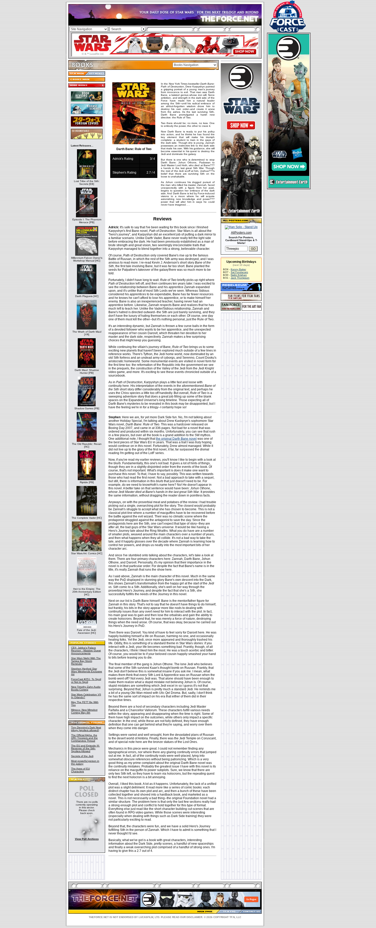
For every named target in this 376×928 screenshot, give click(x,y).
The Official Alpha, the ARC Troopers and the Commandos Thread (84, 738)
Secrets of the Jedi (82, 756)
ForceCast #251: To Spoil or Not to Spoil (86, 680)
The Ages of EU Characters (80, 770)
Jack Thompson (240, 277)
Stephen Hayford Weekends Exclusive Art (86, 671)
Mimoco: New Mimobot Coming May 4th (84, 711)
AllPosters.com (241, 232)
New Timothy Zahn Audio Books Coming (86, 688)
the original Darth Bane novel (176, 438)
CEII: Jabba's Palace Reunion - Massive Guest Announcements (86, 650)
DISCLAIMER (194, 917)
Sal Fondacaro (239, 272)
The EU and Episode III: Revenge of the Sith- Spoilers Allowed (85, 748)
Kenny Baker (238, 269)
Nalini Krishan (239, 275)
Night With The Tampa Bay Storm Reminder (86, 661)
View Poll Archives (87, 839)
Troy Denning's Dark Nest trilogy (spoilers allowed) (86, 729)
